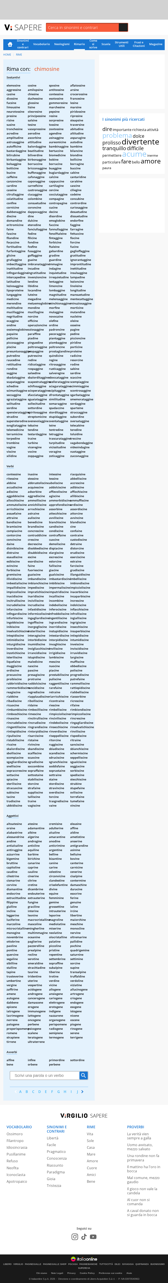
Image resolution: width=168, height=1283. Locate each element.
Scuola (106, 44)
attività (152, 129)
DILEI (117, 1264)
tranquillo (114, 148)
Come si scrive (93, 44)
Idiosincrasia (17, 1147)
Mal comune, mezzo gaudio (143, 1179)
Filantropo (15, 1140)
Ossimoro (15, 1134)
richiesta (139, 129)
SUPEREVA (84, 1268)
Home (10, 44)
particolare (111, 162)
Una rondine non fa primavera (143, 1157)
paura (106, 168)
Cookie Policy (87, 1273)
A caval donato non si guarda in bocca (143, 1212)
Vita (90, 1134)
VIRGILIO (18, 1264)
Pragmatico (56, 1151)
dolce (138, 136)
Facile (51, 1144)
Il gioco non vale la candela (142, 1190)
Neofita (13, 1168)
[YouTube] (93, 1236)
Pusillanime (16, 1154)
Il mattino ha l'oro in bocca (143, 1168)
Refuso (12, 1161)
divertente (140, 141)
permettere (111, 155)
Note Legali (57, 1273)
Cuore (92, 1168)
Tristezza (54, 1185)
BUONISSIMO (157, 1264)
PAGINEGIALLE (33, 1264)
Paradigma (56, 1172)
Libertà (52, 1138)
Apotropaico (17, 1181)
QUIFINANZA (142, 1264)
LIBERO (7, 1264)
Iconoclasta (16, 1174)
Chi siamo (41, 1273)
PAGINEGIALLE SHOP (54, 1264)
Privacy (71, 1273)
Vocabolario (41, 44)
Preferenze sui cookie (110, 1273)
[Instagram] (74, 1236)
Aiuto (129, 1273)
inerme (152, 155)
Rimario (79, 44)
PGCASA (73, 1264)
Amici (91, 1174)
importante (122, 129)
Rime (19, 54)
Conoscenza (57, 1158)
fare (126, 161)
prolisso (111, 142)
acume (134, 153)
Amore (92, 1161)
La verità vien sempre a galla (139, 1136)
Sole (90, 1140)
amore (151, 160)
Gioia (51, 1178)
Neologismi (62, 44)
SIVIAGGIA (128, 1264)
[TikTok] (84, 1236)
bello (136, 162)
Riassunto (55, 1165)
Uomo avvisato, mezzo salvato (140, 1146)
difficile (135, 148)
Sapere (28, 27)
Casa (91, 1147)
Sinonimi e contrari (23, 44)
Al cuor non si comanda (138, 1201)
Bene (91, 1181)
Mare (91, 1154)
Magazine (155, 44)
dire (107, 129)
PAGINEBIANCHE (88, 1264)
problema (117, 135)
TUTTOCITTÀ (106, 1264)
